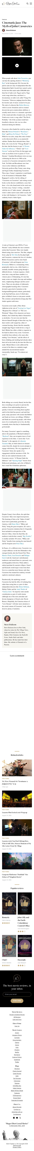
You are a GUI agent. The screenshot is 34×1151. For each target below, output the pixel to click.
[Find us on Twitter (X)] (20, 1118)
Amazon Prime (17, 1035)
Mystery (17, 1050)
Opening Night (17, 460)
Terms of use (17, 1145)
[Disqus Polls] (17, 681)
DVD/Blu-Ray (17, 1086)
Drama (17, 1042)
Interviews (17, 1081)
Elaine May (15, 524)
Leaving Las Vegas (24, 308)
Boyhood (5, 436)
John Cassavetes (23, 78)
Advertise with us (17, 1112)
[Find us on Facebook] (14, 1118)
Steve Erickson (11, 30)
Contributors (17, 1114)
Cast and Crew (17, 1019)
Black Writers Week (17, 1090)
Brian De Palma (14, 134)
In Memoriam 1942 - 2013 (17, 1126)
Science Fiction (17, 1057)
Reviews (17, 1069)
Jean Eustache (16, 555)
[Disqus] (17, 725)
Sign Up (17, 1026)
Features (4, 19)
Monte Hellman (24, 587)
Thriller (17, 1062)
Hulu (17, 1047)
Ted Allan (15, 255)
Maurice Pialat (6, 555)
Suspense (17, 1059)
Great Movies (17, 1073)
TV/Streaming (17, 1095)
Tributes (17, 1083)
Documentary (17, 1040)
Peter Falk (19, 543)
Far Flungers (17, 1078)
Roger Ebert (17, 1098)
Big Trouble (27, 536)
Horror (17, 1045)
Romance (17, 1055)
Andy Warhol (21, 589)
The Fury (24, 134)
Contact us (17, 1109)
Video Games (17, 1088)
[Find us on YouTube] (17, 1117)
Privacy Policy (17, 1147)
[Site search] (27, 4)
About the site (17, 1107)
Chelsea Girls (7, 592)
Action (17, 1033)
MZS (17, 1076)
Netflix (17, 1052)
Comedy (17, 1037)
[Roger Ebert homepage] (11, 3)
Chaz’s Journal (17, 1071)
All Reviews (17, 1017)
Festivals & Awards (17, 1100)
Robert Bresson (24, 105)
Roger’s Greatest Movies (17, 1014)
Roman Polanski (13, 131)
